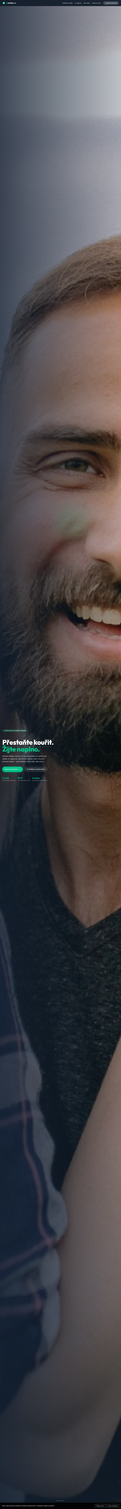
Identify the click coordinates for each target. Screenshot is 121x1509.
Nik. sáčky (87, 3)
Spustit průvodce (111, 3)
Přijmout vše (100, 1506)
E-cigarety (78, 3)
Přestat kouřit (96, 3)
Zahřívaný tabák (67, 3)
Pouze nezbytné (113, 1506)
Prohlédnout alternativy (36, 769)
